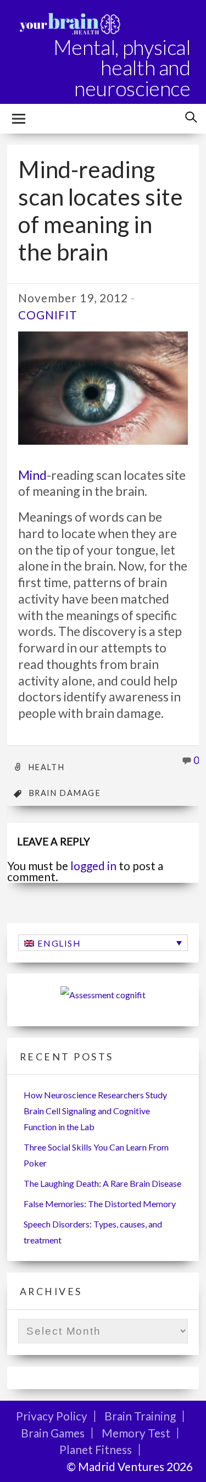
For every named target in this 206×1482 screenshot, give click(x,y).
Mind (32, 475)
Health (46, 767)
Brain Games (53, 1433)
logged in (93, 865)
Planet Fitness (95, 1449)
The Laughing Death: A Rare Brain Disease (102, 1183)
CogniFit (47, 315)
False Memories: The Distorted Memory (100, 1203)
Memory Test (136, 1433)
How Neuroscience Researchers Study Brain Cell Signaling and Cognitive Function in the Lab (95, 1111)
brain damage (65, 793)
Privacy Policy (51, 1416)
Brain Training (140, 1416)
